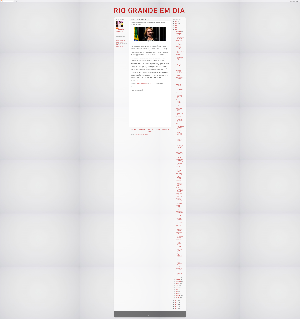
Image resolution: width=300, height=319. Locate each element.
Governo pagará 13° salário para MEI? (179, 207)
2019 (176, 304)
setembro (178, 281)
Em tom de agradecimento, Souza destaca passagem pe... (179, 147)
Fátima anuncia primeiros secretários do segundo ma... (179, 80)
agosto (178, 283)
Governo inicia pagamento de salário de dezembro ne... (179, 162)
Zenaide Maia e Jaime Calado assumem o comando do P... (179, 111)
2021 (176, 300)
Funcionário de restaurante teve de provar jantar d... (179, 214)
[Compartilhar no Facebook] (161, 83)
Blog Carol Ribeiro (120, 40)
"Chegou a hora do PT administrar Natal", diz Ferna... (180, 95)
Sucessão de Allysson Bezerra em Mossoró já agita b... (179, 57)
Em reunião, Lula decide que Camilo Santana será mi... (180, 119)
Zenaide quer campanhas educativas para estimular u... (179, 155)
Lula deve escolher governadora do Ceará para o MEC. (179, 201)
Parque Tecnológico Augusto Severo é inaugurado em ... (179, 65)
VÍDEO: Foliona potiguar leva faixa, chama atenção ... (179, 189)
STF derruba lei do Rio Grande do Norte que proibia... (179, 263)
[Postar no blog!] (158, 83)
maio (177, 289)
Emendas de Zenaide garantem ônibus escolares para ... (179, 271)
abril (177, 291)
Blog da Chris (119, 42)
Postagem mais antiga (162, 129)
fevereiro (178, 295)
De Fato (118, 44)
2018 (176, 306)
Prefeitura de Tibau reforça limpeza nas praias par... (179, 42)
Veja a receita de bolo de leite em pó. (179, 195)
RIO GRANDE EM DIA (149, 10)
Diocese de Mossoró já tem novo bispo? (179, 139)
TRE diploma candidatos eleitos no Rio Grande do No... (180, 126)
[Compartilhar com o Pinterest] (162, 83)
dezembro (178, 31)
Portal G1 (118, 48)
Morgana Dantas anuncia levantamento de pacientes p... (180, 103)
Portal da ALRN (120, 46)
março (177, 293)
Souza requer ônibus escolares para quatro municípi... (179, 235)
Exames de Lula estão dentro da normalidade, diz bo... (179, 221)
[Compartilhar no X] (159, 83)
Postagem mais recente (138, 129)
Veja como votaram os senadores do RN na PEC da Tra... (180, 183)
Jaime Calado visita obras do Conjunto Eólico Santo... (179, 249)
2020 (176, 302)
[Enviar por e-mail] (156, 83)
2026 (176, 21)
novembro (178, 277)
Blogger (160, 315)
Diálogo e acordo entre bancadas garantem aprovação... (179, 256)
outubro (178, 279)
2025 (176, 23)
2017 (176, 308)
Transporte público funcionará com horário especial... (179, 228)
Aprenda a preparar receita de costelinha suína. (179, 73)
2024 (176, 25)
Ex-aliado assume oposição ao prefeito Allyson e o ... (180, 169)
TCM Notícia (119, 50)
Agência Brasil (119, 38)
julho (177, 285)
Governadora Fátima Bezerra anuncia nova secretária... (180, 36)
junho (177, 287)
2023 (176, 27)
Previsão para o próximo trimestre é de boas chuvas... (180, 242)
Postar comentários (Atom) (141, 134)
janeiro (178, 297)
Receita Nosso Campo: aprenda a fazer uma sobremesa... (179, 133)
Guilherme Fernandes (121, 29)
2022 (176, 29)
